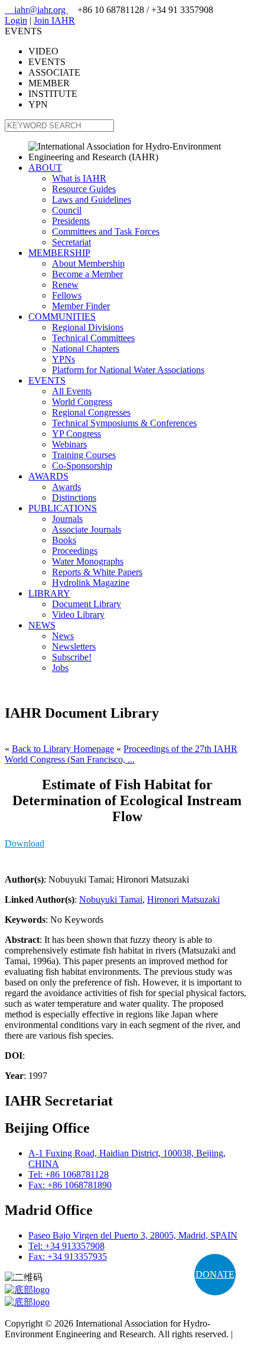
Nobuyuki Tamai (110, 899)
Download (24, 843)
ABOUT (45, 168)
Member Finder (81, 306)
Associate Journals (86, 529)
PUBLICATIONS (62, 508)
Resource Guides (84, 189)
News (63, 636)
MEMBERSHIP (59, 253)
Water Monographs (87, 561)
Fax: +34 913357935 (67, 1257)
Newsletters (74, 646)
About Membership (88, 263)
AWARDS (48, 476)
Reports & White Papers (97, 572)
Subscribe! (72, 657)
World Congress (82, 402)
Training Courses (84, 455)
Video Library (78, 615)
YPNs (63, 359)
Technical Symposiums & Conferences (124, 423)
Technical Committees (93, 338)
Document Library (86, 604)
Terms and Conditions (46, 1345)
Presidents (71, 221)
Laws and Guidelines (91, 200)
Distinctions (74, 497)
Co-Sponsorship (82, 466)
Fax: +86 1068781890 (70, 1185)
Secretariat (71, 242)
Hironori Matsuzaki (183, 899)
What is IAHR (79, 178)
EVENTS (47, 380)
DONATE (215, 1274)
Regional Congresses (91, 412)
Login (16, 20)
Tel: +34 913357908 (66, 1246)
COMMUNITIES (62, 317)
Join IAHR (54, 20)
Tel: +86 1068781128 (68, 1174)
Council (67, 210)
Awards (66, 487)
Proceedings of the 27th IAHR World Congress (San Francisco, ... (121, 754)
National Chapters (85, 348)
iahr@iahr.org (36, 10)
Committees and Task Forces (105, 231)
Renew (65, 285)
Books (64, 540)
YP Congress (76, 434)
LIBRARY (49, 593)
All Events (72, 391)
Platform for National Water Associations (128, 370)
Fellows (67, 295)
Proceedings (74, 551)
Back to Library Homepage (63, 749)
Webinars (69, 444)
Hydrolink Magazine (90, 583)
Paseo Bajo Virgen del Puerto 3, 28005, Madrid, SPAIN (132, 1235)
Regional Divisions (87, 327)
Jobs (60, 668)
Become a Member (87, 274)
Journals (67, 519)
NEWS (42, 625)
